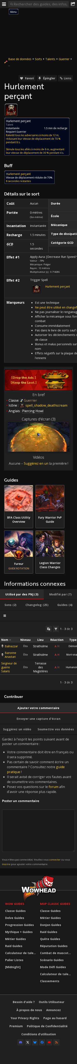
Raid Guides (13, 946)
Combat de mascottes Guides (56, 953)
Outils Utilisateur (51, 1002)
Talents (50, 59)
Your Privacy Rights (25, 1018)
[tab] (22, 594)
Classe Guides (15, 911)
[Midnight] (13, 967)
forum (53, 786)
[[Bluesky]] (35, 1042)
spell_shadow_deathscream (46, 405)
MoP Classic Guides (55, 904)
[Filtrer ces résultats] (56, 629)
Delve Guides (14, 918)
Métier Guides (15, 939)
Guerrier (64, 59)
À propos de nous (29, 1010)
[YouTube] (49, 1042)
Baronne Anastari (10, 655)
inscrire (6, 864)
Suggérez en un (36, 463)
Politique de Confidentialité (47, 1026)
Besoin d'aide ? (24, 1002)
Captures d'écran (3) (38, 419)
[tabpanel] (38, 655)
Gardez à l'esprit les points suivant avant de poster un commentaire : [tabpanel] (38, 801)
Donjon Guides (50, 925)
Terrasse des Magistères (40, 667)
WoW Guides (14, 904)
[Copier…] (49, 629)
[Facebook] (42, 1042)
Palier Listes (14, 960)
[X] (28, 1042)
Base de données (19, 59)
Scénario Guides (52, 960)
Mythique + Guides (19, 932)
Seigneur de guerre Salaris (9, 667)
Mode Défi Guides (53, 967)
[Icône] (11, 110)
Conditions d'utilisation (38, 1034)
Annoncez (53, 1010)
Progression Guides (19, 925)
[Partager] (73, 4)
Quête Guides (50, 939)
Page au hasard (55, 1018)
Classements (49, 981)
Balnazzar (11, 646)
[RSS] (56, 1042)
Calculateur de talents (21, 953)
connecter (55, 859)
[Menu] (4, 4)
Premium (16, 1026)
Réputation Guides (54, 946)
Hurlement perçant (57, 286)
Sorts (38, 59)
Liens (67, 78)
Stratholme (40, 646)
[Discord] (20, 1042)
